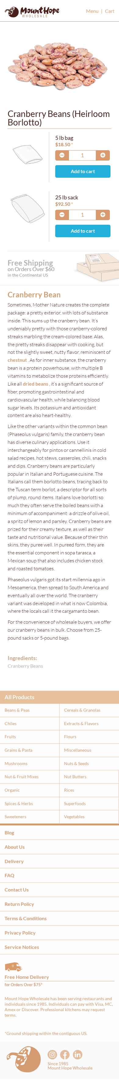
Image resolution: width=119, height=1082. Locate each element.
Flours (70, 736)
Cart (109, 11)
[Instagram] (52, 1054)
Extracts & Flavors (81, 723)
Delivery (14, 861)
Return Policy (19, 904)
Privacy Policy (20, 932)
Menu (92, 11)
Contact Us (17, 889)
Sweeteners (15, 816)
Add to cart (83, 171)
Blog (9, 832)
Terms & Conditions (26, 918)
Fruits (10, 736)
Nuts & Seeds (76, 763)
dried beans (35, 384)
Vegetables (74, 816)
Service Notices (22, 947)
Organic (12, 790)
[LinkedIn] (77, 1054)
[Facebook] (65, 1054)
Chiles (10, 723)
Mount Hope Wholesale (32, 13)
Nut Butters (75, 776)
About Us (15, 847)
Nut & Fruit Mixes (21, 776)
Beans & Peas (17, 710)
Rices (69, 790)
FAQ (9, 875)
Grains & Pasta (18, 750)
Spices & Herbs (19, 803)
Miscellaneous (77, 750)
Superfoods (75, 803)
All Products (19, 697)
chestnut (17, 360)
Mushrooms (16, 763)
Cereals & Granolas (82, 710)
